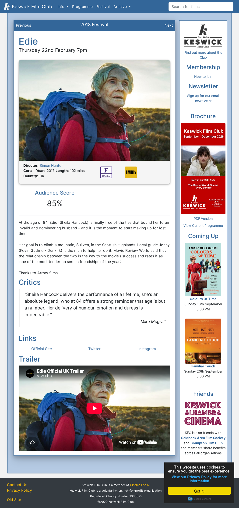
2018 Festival (94, 24)
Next (169, 25)
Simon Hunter (51, 165)
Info (62, 6)
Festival (103, 6)
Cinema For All (140, 485)
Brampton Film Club (206, 443)
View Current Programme (203, 225)
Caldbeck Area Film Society (203, 438)
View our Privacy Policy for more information (199, 479)
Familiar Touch (203, 366)
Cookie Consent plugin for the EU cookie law (199, 498)
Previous (23, 25)
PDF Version (203, 218)
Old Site (14, 499)
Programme (82, 6)
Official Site (41, 348)
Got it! (199, 491)
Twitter (94, 348)
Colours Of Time (203, 299)
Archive (120, 6)
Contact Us (17, 484)
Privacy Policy (19, 490)
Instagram (147, 348)
